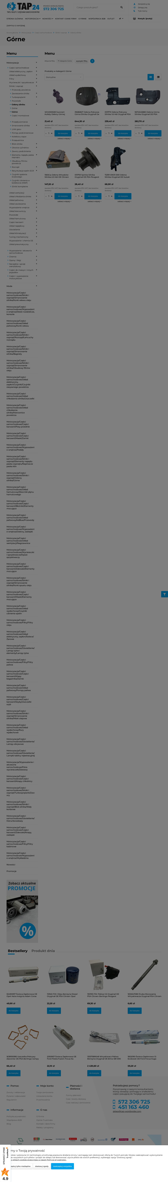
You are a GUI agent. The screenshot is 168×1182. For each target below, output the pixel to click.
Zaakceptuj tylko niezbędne (18, 1166)
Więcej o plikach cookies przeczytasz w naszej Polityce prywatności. (35, 1160)
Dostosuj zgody (41, 1166)
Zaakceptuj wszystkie (62, 1166)
